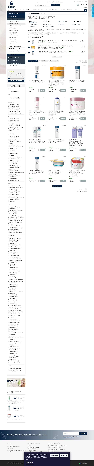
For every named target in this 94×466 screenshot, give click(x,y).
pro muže (18, 368)
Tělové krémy (13, 44)
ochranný (18, 167)
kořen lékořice (13, 269)
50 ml (11, 120)
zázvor (11, 310)
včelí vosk (12, 305)
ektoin (11, 313)
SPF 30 (11, 98)
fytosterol (12, 258)
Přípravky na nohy (14, 30)
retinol (11, 344)
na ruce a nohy (13, 148)
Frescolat (12, 320)
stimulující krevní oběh (14, 225)
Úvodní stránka (8, 10)
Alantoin (11, 317)
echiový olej (12, 253)
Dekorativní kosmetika (15, 48)
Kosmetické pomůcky (13, 57)
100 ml (11, 122)
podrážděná (20, 187)
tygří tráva (12, 298)
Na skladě (12, 71)
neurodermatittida (13, 170)
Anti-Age (19, 220)
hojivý (21, 227)
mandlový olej (13, 279)
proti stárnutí (12, 156)
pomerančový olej (13, 296)
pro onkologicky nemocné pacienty (14, 176)
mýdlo (18, 107)
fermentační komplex (14, 362)
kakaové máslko (13, 351)
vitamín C (19, 306)
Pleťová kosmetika (14, 21)
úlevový (11, 224)
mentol (21, 281)
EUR (86, 7)
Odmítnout (54, 455)
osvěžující (19, 222)
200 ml (17, 123)
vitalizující (12, 232)
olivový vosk (20, 291)
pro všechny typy (13, 197)
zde (26, 459)
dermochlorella (13, 318)
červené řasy (12, 327)
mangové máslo (13, 277)
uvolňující (12, 220)
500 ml (17, 125)
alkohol (11, 238)
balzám (11, 104)
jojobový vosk (13, 265)
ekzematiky (12, 174)
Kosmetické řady (12, 54)
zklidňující (12, 218)
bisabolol (18, 245)
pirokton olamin (20, 337)
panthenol (12, 293)
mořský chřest (13, 288)
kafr (18, 320)
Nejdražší (49, 60)
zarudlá (11, 194)
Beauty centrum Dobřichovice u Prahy (57, 445)
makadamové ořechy (14, 322)
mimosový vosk (13, 284)
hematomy (12, 143)
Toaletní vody (13, 41)
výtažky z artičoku (13, 329)
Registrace (84, 1)
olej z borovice (13, 289)
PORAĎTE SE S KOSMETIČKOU (15, 63)
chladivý (11, 222)
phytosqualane (13, 294)
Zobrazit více (56, 56)
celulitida (12, 141)
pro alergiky (12, 155)
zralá (17, 194)
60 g (11, 127)
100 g (16, 127)
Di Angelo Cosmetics (13, 13)
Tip (10, 74)
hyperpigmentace (13, 144)
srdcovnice (12, 301)
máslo (17, 106)
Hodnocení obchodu (52, 10)
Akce (11, 73)
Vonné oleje (13, 39)
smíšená (12, 190)
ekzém (19, 141)
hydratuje (21, 230)
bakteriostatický (13, 139)
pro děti (11, 368)
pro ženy (12, 370)
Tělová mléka (13, 28)
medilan (20, 279)
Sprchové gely (13, 37)
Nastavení (30, 462)
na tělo (11, 160)
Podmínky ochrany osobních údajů (35, 451)
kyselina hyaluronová (14, 270)
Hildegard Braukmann (14, 91)
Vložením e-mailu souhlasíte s (72, 436)
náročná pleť (12, 196)
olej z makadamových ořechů (16, 341)
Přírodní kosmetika (13, 19)
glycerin (19, 258)
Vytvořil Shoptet (84, 463)
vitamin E (12, 339)
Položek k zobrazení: (16, 80)
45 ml (17, 118)
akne (17, 199)
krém (11, 106)
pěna (17, 109)
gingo (19, 342)
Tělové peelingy (13, 32)
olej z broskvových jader (15, 348)
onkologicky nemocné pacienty (16, 172)
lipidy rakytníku (13, 274)
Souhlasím (64, 455)
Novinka (20, 73)
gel (17, 104)
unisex (18, 370)
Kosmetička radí (13, 65)
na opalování (12, 210)
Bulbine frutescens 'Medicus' (16, 248)
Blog (76, 10)
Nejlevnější (42, 60)
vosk (19, 113)
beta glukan (12, 342)
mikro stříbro (12, 282)
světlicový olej (13, 303)
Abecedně (56, 60)
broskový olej (12, 246)
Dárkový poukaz (12, 16)
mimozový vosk (13, 332)
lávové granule (13, 272)
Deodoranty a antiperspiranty (17, 25)
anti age (11, 167)
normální (12, 187)
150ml (11, 130)
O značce (14, 10)
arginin (18, 239)
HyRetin (11, 337)
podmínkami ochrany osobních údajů (72, 436)
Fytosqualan (12, 334)
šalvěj (19, 315)
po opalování (12, 212)
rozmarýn (12, 315)
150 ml (18, 122)
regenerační (12, 213)
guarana (11, 260)
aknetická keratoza (14, 180)
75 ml (17, 120)
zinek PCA (18, 310)
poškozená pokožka (14, 165)
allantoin (18, 238)
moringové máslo (13, 286)
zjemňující (20, 217)
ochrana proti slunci (14, 151)
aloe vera (12, 239)
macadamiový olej (13, 324)
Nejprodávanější (33, 60)
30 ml (11, 118)
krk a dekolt (12, 146)
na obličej (18, 160)
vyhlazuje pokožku (14, 229)
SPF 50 (17, 98)
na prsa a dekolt (13, 162)
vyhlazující (12, 217)
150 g (22, 127)
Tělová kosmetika (13, 23)
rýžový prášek (13, 353)
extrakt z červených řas (15, 255)
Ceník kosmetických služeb (54, 447)
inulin (18, 262)
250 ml (11, 125)
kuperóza (20, 146)
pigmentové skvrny (14, 153)
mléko (11, 107)
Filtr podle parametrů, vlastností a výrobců (16, 86)
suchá (19, 190)
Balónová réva (13, 359)
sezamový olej (13, 300)
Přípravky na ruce (14, 34)
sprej (19, 111)
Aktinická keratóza (14, 136)
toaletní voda (12, 113)
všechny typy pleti (14, 192)
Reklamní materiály (13, 60)
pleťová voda (12, 111)
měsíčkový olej (13, 281)
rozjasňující (12, 215)
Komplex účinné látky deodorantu (13, 357)
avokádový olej (13, 241)
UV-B (16, 308)
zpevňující (20, 218)
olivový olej (12, 291)
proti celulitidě (13, 163)
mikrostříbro (12, 330)
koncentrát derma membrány (16, 312)
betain (11, 245)
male (19, 74)
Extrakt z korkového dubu (15, 336)
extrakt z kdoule (13, 349)
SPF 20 (17, 97)
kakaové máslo (13, 267)
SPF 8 (11, 97)
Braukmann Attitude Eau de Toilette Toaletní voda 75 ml (55, 51)
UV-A (11, 308)
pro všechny (12, 371)
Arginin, (21, 332)
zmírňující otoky (13, 227)
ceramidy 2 (12, 250)
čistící (18, 206)
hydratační (12, 208)
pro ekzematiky (13, 178)
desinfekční (12, 168)
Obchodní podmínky (32, 450)
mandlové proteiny (14, 325)
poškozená (12, 201)
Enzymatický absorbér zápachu (16, 354)
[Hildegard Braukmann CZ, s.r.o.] (11, 4)
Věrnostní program (37, 10)
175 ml (11, 123)
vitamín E (12, 306)
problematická (13, 189)
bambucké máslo (13, 243)
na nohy (11, 158)
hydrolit (11, 262)
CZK (84, 7)
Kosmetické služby (66, 10)
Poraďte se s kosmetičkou (33, 447)
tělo (17, 158)
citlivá (11, 185)
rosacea (12, 150)
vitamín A (19, 305)
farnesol (17, 313)
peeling (11, 109)
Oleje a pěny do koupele (15, 46)
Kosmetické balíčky (14, 50)
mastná (18, 185)
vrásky (20, 156)
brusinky (20, 246)
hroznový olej (19, 260)
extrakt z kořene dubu (14, 257)
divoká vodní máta (13, 346)
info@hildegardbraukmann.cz (14, 446)
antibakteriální (13, 138)
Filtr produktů (25, 10)
